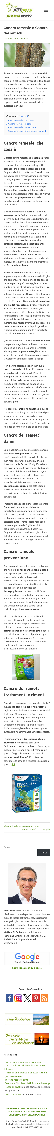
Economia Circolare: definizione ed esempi (27, 1083)
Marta (24, 38)
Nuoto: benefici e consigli (35, 829)
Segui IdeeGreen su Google (27, 967)
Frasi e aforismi (13, 1093)
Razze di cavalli (13, 1086)
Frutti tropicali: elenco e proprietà (23, 1061)
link (13, 764)
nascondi (24, 116)
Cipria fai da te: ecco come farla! (22, 825)
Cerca (7, 846)
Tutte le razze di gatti (16, 1079)
